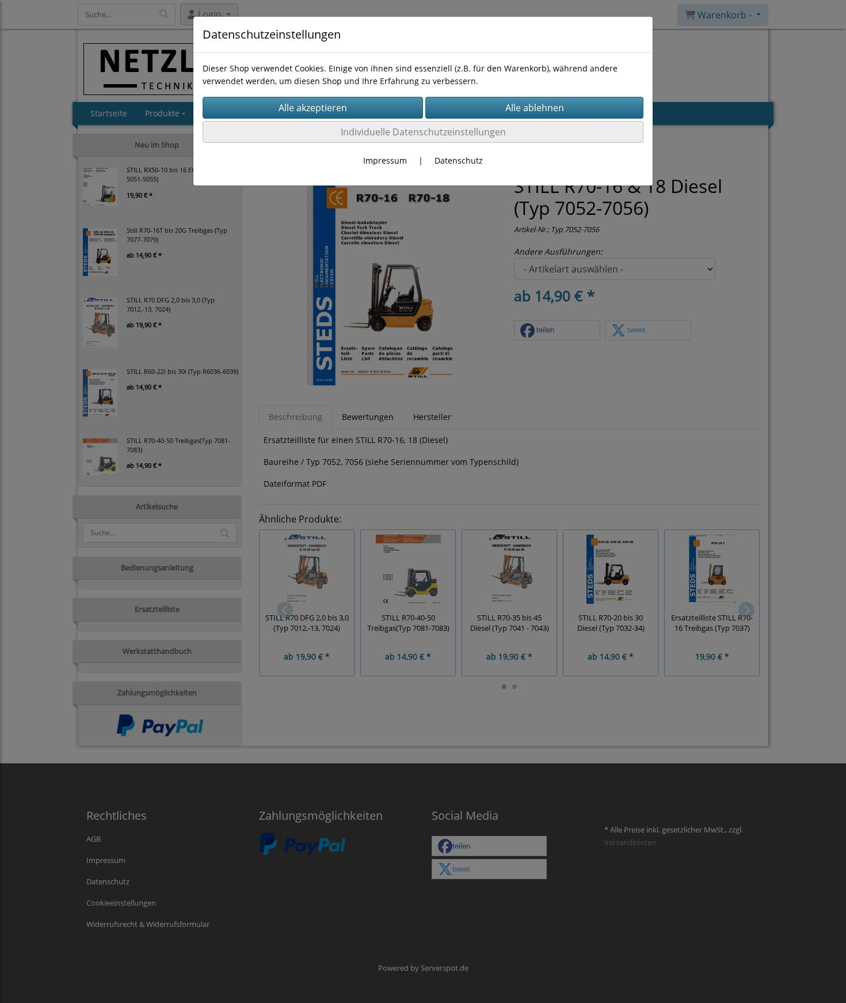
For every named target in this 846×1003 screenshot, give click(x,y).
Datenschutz (459, 160)
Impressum (385, 160)
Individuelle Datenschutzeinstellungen (423, 132)
